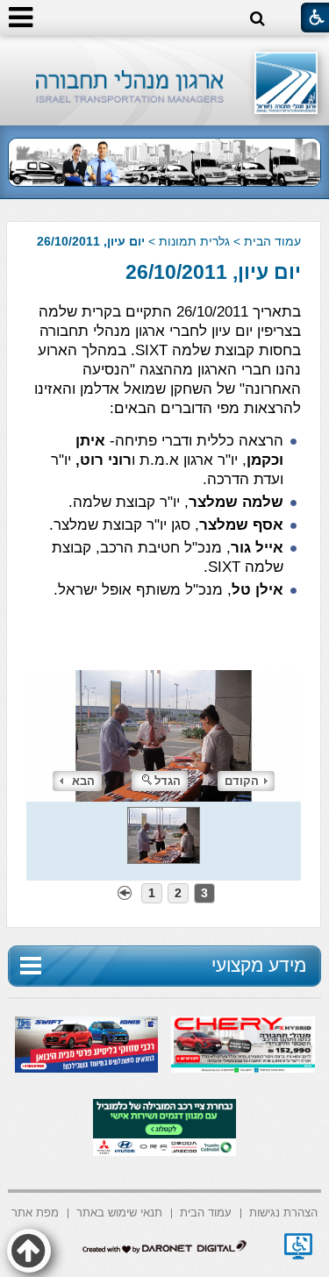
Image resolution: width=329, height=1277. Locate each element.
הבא (83, 781)
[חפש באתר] (257, 19)
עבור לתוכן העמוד (164, 52)
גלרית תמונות (194, 241)
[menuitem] (283, 1211)
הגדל (167, 781)
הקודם (242, 781)
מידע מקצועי (258, 965)
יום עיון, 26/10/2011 (213, 271)
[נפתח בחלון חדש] (298, 1246)
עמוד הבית (272, 241)
